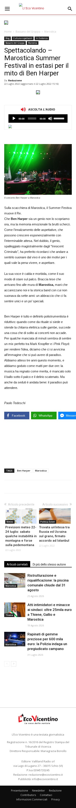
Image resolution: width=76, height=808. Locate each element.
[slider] (59, 118)
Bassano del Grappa (28, 31)
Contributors (28, 795)
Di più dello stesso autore (49, 564)
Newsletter (38, 790)
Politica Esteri (47, 521)
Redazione (15, 80)
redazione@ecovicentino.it (45, 775)
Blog (7, 38)
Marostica (50, 31)
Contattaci (46, 795)
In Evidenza (42, 38)
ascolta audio (14, 118)
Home (8, 31)
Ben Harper (23, 470)
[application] (38, 118)
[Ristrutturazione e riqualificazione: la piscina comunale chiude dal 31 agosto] (14, 580)
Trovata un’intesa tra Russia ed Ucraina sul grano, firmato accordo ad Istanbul (54, 533)
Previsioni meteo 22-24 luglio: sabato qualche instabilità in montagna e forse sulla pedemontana (21, 536)
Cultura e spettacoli (22, 38)
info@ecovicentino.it (45, 779)
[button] (70, 9)
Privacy (55, 799)
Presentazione (19, 790)
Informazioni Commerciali (31, 799)
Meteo (10, 521)
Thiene (9, 615)
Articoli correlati (17, 564)
